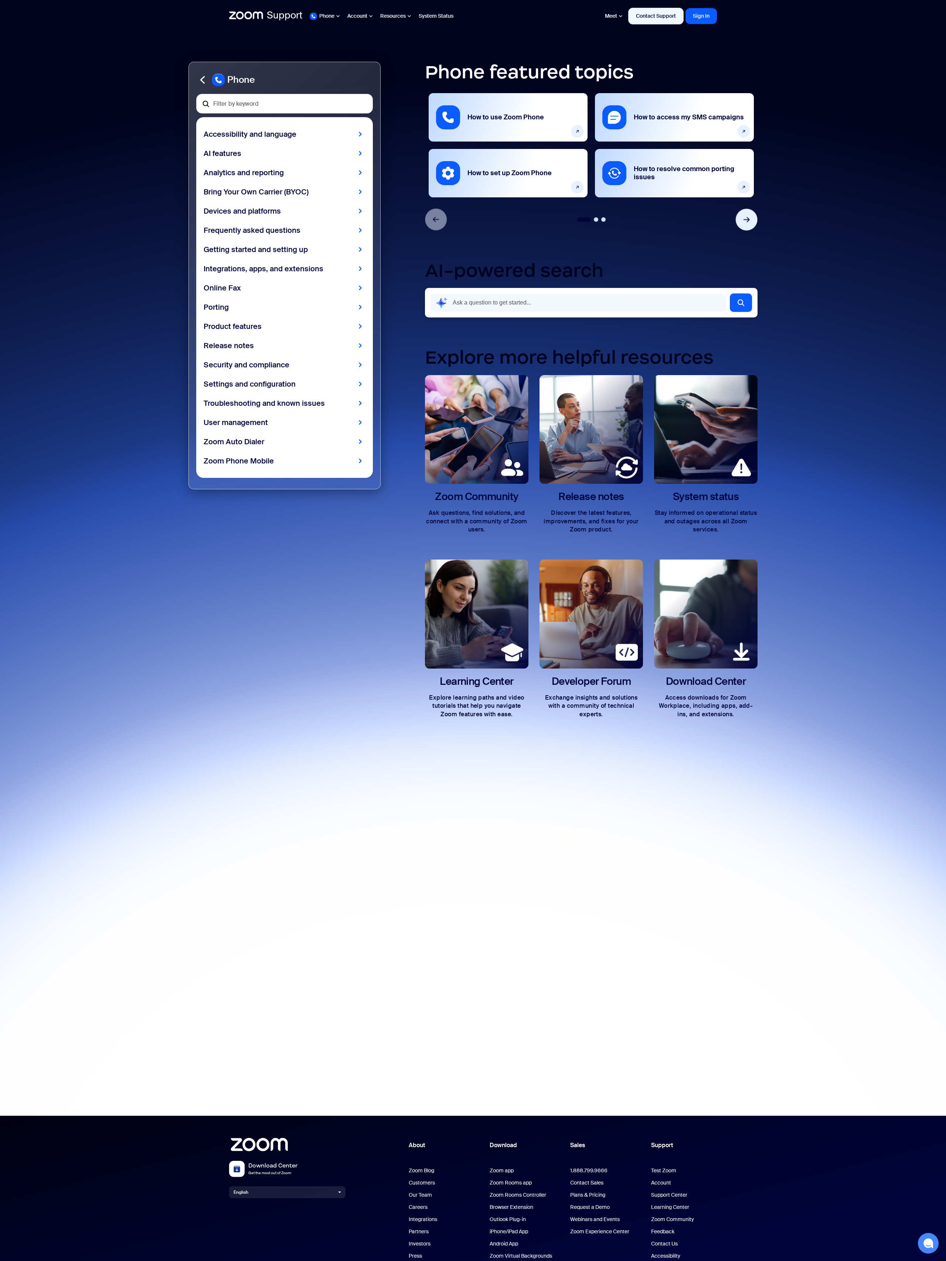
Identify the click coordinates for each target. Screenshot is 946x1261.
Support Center (669, 1195)
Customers (422, 1183)
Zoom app (502, 1170)
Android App (504, 1244)
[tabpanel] (508, 145)
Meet (611, 16)
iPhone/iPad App (509, 1231)
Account (357, 16)
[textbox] (284, 103)
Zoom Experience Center (599, 1231)
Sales (577, 1145)
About (417, 1145)
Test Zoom (663, 1170)
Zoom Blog (421, 1170)
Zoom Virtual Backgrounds (521, 1256)
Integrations (423, 1219)
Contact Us (664, 1244)
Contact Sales (586, 1183)
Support (662, 1145)
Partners (419, 1231)
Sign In (701, 16)
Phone (326, 16)
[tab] (584, 219)
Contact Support (656, 16)
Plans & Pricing (587, 1195)
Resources (393, 16)
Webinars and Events (595, 1219)
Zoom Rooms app (511, 1183)
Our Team (420, 1195)
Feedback (662, 1231)
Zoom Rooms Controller (518, 1195)
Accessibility (665, 1256)
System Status (436, 16)
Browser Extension (511, 1207)
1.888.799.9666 (589, 1170)
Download (503, 1145)
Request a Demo (590, 1207)
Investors (420, 1244)
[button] (284, 79)
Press (415, 1256)
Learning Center (670, 1207)
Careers (418, 1207)
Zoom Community (672, 1219)
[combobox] (578, 303)
